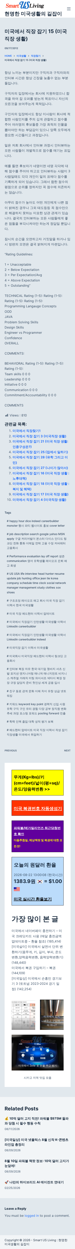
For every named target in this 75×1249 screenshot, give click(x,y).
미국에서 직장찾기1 (27, 431)
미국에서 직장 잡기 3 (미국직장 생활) (39, 436)
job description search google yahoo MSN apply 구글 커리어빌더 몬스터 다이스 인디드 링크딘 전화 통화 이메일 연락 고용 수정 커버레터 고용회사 (37, 540)
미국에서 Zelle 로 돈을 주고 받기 (37, 1065)
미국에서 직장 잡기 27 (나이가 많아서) (40, 468)
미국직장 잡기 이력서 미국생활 (27, 647)
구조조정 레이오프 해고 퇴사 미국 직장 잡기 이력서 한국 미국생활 (36, 603)
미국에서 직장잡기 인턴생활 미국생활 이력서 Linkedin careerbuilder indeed (36, 637)
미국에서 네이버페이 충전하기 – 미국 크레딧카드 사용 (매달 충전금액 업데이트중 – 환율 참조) (37, 936)
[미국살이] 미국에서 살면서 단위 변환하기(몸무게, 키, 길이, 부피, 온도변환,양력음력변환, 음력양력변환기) (37, 952)
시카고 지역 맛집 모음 (37, 1077)
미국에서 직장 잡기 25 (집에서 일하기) (40, 452)
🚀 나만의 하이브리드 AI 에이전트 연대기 (34, 1182)
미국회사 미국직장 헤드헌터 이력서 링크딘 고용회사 (37, 658)
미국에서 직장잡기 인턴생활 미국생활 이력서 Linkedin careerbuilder (36, 624)
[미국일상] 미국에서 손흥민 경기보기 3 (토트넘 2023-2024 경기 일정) (37, 983)
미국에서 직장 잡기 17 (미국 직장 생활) (41, 494)
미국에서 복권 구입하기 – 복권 (34, 968)
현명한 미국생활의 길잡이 (33, 14)
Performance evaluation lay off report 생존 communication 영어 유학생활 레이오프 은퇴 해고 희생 (37, 560)
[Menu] (69, 9)
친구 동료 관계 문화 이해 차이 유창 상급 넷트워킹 (36, 693)
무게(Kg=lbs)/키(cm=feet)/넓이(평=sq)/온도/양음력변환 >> (37, 783)
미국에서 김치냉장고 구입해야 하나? (52, 1021)
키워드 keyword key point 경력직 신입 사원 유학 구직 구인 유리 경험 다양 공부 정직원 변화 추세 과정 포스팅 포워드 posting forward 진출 (36, 708)
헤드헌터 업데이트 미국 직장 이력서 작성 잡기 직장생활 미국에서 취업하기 (37, 732)
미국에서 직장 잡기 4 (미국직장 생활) (39, 500)
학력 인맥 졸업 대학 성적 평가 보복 (30, 721)
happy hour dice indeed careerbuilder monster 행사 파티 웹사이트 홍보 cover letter (36, 523)
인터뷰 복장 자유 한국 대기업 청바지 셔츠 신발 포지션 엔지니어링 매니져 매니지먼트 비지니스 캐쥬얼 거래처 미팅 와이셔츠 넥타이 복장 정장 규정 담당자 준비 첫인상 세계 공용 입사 (37, 675)
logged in (32, 1216)
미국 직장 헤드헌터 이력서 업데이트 (31, 613)
